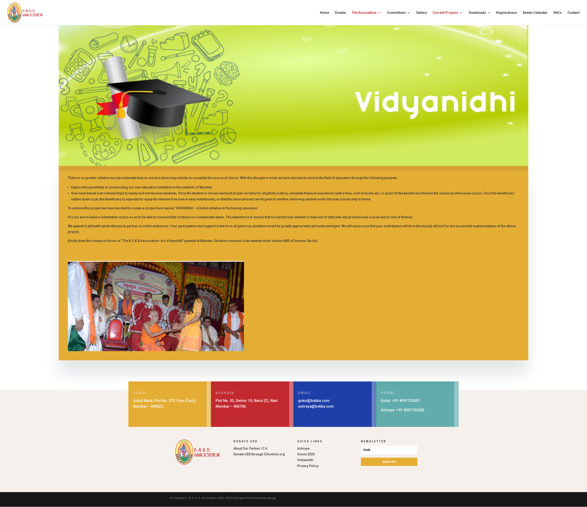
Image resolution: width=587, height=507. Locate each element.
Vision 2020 (306, 454)
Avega (271, 498)
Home (324, 12)
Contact (574, 12)
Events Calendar (535, 12)
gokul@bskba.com (313, 400)
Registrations (506, 12)
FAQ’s (557, 12)
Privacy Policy (307, 466)
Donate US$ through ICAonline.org (259, 454)
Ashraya (303, 448)
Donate (340, 12)
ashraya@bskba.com (316, 406)
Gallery (421, 12)
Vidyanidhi (305, 460)
